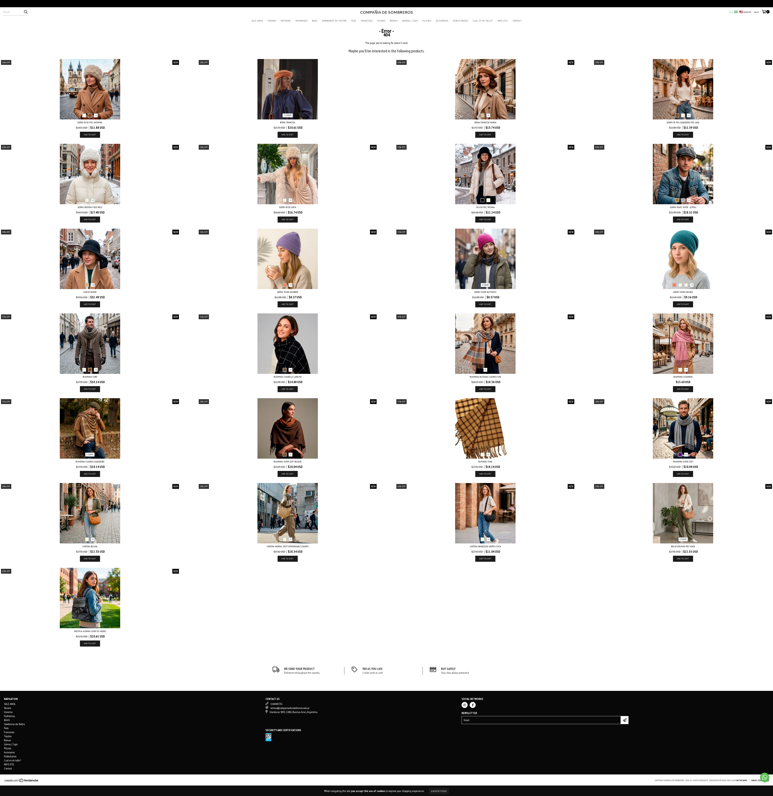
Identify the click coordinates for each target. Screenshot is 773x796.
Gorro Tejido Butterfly (485, 291)
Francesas (367, 20)
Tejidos (381, 20)
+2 (96, 115)
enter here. (742, 780)
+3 (96, 369)
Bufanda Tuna (485, 461)
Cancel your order (760, 780)
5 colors (89, 454)
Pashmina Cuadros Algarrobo (89, 461)
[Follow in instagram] (465, 705)
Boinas (394, 20)
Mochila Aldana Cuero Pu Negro (90, 631)
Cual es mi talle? (483, 20)
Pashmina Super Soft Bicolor (288, 461)
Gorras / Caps (410, 20)
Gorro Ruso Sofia (287, 207)
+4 (93, 285)
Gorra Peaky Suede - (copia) (683, 207)
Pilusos (427, 20)
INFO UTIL (502, 20)
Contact (517, 20)
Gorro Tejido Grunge (683, 291)
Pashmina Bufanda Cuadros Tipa (485, 376)
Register (747, 12)
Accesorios (442, 20)
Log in (756, 12)
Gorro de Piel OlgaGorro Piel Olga (683, 122)
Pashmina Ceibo (90, 376)
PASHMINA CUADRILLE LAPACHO (288, 376)
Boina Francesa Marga (485, 122)
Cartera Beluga (90, 546)
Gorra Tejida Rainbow (287, 291)
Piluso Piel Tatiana (485, 207)
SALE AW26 (257, 20)
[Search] (26, 12)
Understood (439, 791)
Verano (272, 20)
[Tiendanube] (21, 781)
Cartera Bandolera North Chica (485, 546)
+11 (685, 454)
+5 (488, 115)
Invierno (286, 20)
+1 (689, 200)
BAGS (314, 20)
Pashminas (302, 20)
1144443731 (276, 704)
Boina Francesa (287, 122)
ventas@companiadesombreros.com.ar (289, 708)
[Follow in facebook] (473, 705)
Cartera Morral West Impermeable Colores (288, 546)
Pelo (353, 20)
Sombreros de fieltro (334, 20)
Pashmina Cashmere (683, 376)
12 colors (288, 115)
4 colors (485, 285)
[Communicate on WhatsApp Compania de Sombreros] (764, 777)
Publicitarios (460, 20)
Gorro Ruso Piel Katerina (90, 122)
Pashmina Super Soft (683, 461)
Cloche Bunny (90, 291)
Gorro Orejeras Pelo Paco (90, 207)
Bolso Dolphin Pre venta (683, 546)
